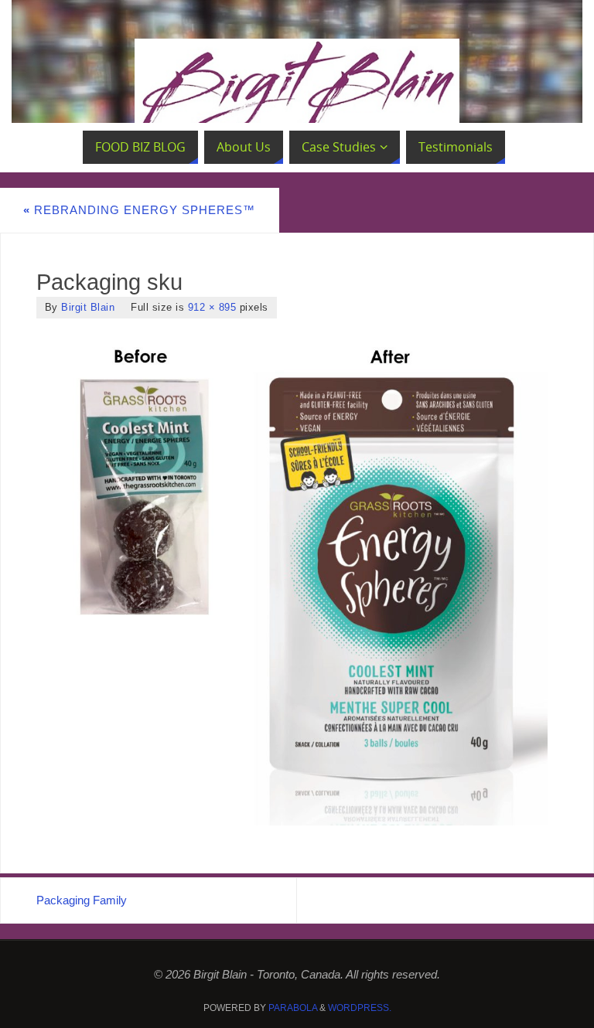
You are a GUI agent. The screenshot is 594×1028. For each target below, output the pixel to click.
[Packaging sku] (297, 579)
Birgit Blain (87, 307)
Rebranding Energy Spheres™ (139, 209)
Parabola (292, 1007)
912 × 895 (212, 307)
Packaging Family (81, 900)
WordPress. (359, 1007)
